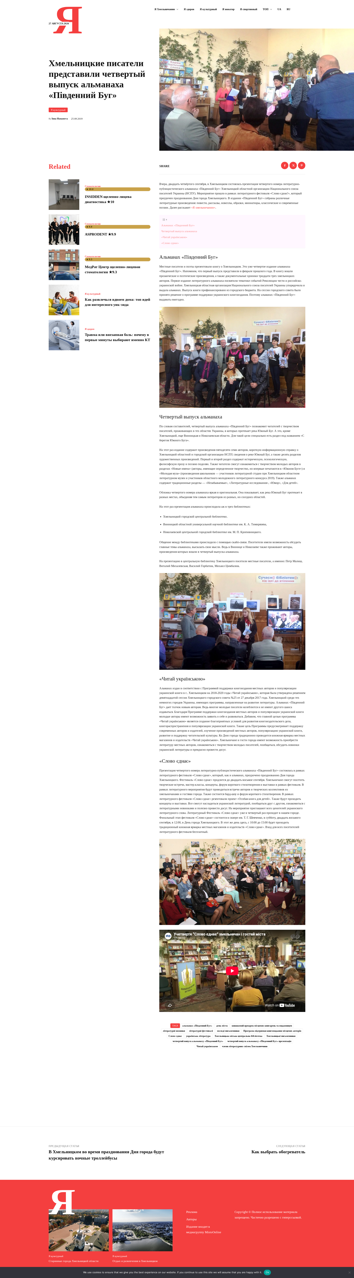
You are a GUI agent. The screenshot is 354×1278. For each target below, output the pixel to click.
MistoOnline (213, 1232)
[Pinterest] (301, 165)
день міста (222, 1025)
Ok (267, 1272)
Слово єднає (175, 1036)
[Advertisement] (232, 1082)
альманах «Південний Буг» (197, 1025)
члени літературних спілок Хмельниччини (244, 1046)
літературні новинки (174, 1030)
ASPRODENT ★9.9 (100, 234)
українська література (198, 1036)
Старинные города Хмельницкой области (73, 1261)
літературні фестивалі (201, 1030)
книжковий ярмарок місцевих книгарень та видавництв (262, 1025)
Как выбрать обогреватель (278, 1151)
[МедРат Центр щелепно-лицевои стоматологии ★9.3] (64, 264)
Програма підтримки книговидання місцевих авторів (272, 1030)
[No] (349, 1272)
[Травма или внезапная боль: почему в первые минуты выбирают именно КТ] (64, 335)
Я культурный (58, 110)
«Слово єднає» (170, 243)
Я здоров (89, 329)
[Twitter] (293, 165)
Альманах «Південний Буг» (178, 225)
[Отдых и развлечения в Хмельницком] (142, 1230)
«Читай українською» (174, 237)
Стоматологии (92, 186)
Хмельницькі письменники (280, 1036)
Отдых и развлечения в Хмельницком (135, 1261)
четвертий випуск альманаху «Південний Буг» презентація (259, 1041)
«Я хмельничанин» (203, 207)
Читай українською (207, 1046)
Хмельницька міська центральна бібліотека (238, 1036)
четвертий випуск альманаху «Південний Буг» (198, 1041)
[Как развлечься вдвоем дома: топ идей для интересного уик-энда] (64, 300)
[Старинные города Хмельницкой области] (79, 1230)
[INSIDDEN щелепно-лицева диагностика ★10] (64, 194)
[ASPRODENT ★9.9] (64, 229)
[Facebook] (284, 165)
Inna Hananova (60, 118)
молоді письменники (228, 1030)
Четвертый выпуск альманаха (179, 231)
